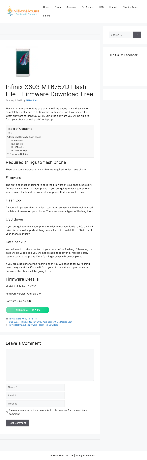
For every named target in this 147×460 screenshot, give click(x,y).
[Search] (137, 35)
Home (46, 7)
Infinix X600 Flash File (26, 318)
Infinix (12, 318)
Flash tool (18, 144)
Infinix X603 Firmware (27, 309)
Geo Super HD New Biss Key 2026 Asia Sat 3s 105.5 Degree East (40, 322)
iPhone (46, 15)
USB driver (19, 147)
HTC (101, 7)
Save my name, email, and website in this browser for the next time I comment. (48, 412)
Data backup (20, 150)
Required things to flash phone (25, 137)
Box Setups (87, 7)
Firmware (18, 140)
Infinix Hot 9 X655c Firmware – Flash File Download (33, 325)
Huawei (113, 7)
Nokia (58, 7)
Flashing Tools (130, 7)
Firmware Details (19, 154)
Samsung (71, 7)
